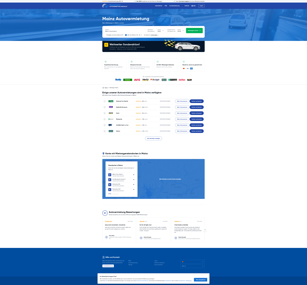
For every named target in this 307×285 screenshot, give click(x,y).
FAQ (166, 6)
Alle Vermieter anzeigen (153, 138)
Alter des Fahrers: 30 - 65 (133, 35)
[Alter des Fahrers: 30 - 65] (126, 35)
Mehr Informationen (182, 101)
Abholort (107, 29)
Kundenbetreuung (174, 6)
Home (106, 87)
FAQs (129, 260)
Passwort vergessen (159, 262)
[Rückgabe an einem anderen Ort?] (105, 35)
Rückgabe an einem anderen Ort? (114, 35)
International (158, 6)
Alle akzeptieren (200, 280)
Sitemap (130, 264)
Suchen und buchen (197, 101)
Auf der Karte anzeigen (118, 175)
